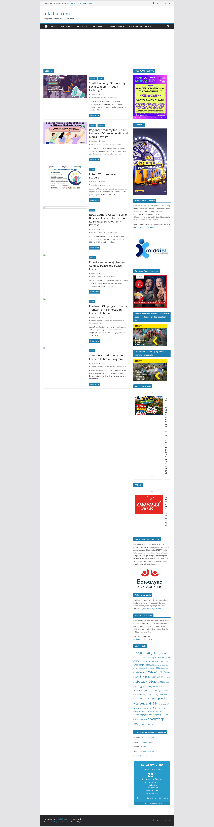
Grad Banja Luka (143, 664)
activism (99, 144)
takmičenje (164, 704)
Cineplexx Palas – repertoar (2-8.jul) (166, 511)
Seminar (137, 699)
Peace (108, 277)
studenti (149, 703)
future (93, 185)
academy (94, 144)
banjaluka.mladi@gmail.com (150, 608)
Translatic (119, 366)
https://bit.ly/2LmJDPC (146, 227)
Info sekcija (98, 26)
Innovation (100, 321)
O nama (54, 26)
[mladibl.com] (46, 26)
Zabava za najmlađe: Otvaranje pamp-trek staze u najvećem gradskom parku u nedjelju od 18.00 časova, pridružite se (166, 447)
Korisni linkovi (135, 26)
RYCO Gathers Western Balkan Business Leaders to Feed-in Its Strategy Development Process (108, 220)
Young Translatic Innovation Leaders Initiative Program (106, 357)
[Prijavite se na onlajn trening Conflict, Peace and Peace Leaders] (65, 265)
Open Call (158, 677)
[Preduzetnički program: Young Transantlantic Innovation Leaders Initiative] (65, 309)
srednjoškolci (149, 699)
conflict (93, 277)
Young (101, 323)
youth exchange (112, 97)
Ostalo (101, 78)
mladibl (103, 94)
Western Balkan (112, 232)
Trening (113, 277)
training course (143, 708)
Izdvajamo (93, 78)
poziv (160, 682)
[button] (88, 26)
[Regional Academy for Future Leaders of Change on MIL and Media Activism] (65, 133)
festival (153, 661)
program (112, 366)
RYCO (104, 232)
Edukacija (93, 125)
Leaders (100, 97)
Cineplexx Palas (149, 658)
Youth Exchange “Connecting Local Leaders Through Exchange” (107, 86)
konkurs (144, 672)
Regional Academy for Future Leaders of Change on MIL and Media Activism (108, 133)
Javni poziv (143, 668)
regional (118, 144)
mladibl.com (56, 13)
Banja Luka (146, 653)
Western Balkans (106, 185)
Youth (164, 715)
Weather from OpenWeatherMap (152, 803)
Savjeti (164, 694)
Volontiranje (140, 714)
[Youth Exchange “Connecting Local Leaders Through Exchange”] (65, 86)
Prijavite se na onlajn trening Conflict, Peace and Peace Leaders (107, 265)
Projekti (157, 687)
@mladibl (142, 747)
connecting (94, 97)
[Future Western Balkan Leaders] (65, 177)
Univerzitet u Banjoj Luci (143, 711)
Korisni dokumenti (117, 26)
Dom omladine (67, 26)
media (111, 144)
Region (92, 210)
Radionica (141, 690)
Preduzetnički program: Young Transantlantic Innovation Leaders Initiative (108, 309)
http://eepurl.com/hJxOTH (143, 639)
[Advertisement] (107, 52)
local (105, 97)
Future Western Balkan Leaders (103, 175)
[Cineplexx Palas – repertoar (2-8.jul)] (149, 504)
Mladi (158, 672)
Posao (146, 681)
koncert (154, 668)
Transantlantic (93, 323)
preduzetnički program (117, 321)
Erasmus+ (143, 661)
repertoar (163, 691)
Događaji (92, 257)
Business (93, 232)
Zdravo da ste (147, 725)
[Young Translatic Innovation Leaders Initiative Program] (65, 358)
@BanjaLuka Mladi (147, 751)
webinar (155, 714)
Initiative (93, 321)
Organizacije (82, 26)
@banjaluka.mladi (147, 737)
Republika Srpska (140, 695)
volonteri (157, 711)
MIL (114, 144)
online (103, 277)
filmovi (163, 661)
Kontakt (148, 26)
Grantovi (159, 665)
